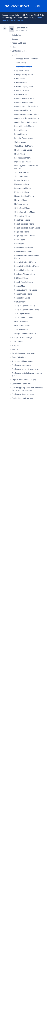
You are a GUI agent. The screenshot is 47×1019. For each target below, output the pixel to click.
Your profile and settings (22, 337)
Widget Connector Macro (25, 333)
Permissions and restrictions (23, 353)
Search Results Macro (23, 282)
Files (14, 47)
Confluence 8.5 (22, 28)
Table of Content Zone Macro (26, 310)
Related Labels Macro (23, 270)
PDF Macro (19, 243)
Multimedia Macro (21, 192)
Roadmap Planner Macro (24, 274)
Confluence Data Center (22, 384)
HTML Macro (19, 154)
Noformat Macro (21, 204)
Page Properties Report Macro (27, 228)
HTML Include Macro (23, 150)
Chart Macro (19, 78)
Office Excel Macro (22, 208)
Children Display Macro (24, 86)
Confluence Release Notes (23, 394)
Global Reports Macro (23, 146)
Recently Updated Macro (25, 262)
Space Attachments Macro (25, 290)
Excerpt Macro (20, 130)
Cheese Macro (20, 82)
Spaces (15, 39)
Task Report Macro (22, 314)
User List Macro (21, 321)
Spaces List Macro (22, 298)
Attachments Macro (23, 67)
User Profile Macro (22, 325)
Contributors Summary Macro (26, 114)
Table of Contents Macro (24, 306)
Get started (16, 35)
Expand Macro (20, 134)
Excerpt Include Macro (24, 126)
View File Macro (21, 329)
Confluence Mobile (19, 51)
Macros (15, 55)
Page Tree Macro (21, 232)
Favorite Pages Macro (23, 138)
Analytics (15, 345)
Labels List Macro (21, 180)
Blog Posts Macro (21, 70)
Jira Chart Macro (21, 172)
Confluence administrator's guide (26, 369)
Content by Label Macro (24, 98)
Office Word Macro (22, 216)
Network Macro (20, 200)
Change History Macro (23, 74)
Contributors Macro (22, 110)
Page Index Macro (22, 220)
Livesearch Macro (21, 184)
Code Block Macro (22, 90)
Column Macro (20, 94)
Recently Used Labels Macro (26, 266)
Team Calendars (18, 357)
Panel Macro (19, 240)
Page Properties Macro (24, 224)
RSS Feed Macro (21, 278)
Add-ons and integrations (22, 361)
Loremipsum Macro (22, 188)
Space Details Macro (23, 294)
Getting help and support (22, 398)
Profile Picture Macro (23, 251)
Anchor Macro (20, 63)
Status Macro (20, 302)
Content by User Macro (24, 102)
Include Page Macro (22, 162)
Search (15, 349)
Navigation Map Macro (24, 196)
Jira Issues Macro (21, 176)
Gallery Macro (20, 142)
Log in (37, 6)
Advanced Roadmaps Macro (26, 59)
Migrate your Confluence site (24, 380)
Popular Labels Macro (23, 247)
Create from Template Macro (26, 118)
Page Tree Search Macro (24, 236)
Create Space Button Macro (26, 122)
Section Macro (20, 286)
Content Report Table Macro (26, 106)
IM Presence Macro (22, 158)
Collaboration (17, 341)
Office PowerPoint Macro (24, 212)
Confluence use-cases (21, 365)
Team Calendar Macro (23, 317)
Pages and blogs (19, 43)
